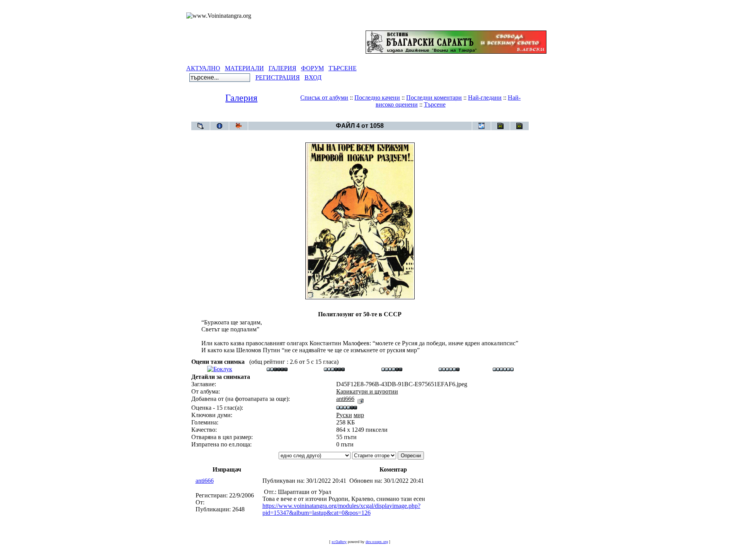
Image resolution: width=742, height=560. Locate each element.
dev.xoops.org (377, 542)
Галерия (241, 98)
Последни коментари (434, 97)
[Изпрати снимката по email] (481, 126)
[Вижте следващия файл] (519, 126)
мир (359, 415)
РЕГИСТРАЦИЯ (277, 77)
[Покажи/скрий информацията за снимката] (219, 126)
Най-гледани (485, 97)
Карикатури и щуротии (374, 117)
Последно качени (377, 97)
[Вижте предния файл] (500, 126)
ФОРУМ (312, 68)
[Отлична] (449, 369)
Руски (344, 415)
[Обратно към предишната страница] (200, 126)
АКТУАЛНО (203, 68)
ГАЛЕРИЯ (282, 68)
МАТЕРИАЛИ (244, 68)
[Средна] (334, 369)
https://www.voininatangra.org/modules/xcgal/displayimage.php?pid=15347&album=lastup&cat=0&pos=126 (341, 509)
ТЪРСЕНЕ (342, 68)
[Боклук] (219, 369)
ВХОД (313, 77)
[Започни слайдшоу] (238, 126)
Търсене (435, 104)
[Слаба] (277, 369)
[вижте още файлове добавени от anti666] (360, 398)
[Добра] (391, 369)
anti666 (345, 398)
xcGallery (339, 542)
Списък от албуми (324, 97)
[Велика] (503, 369)
